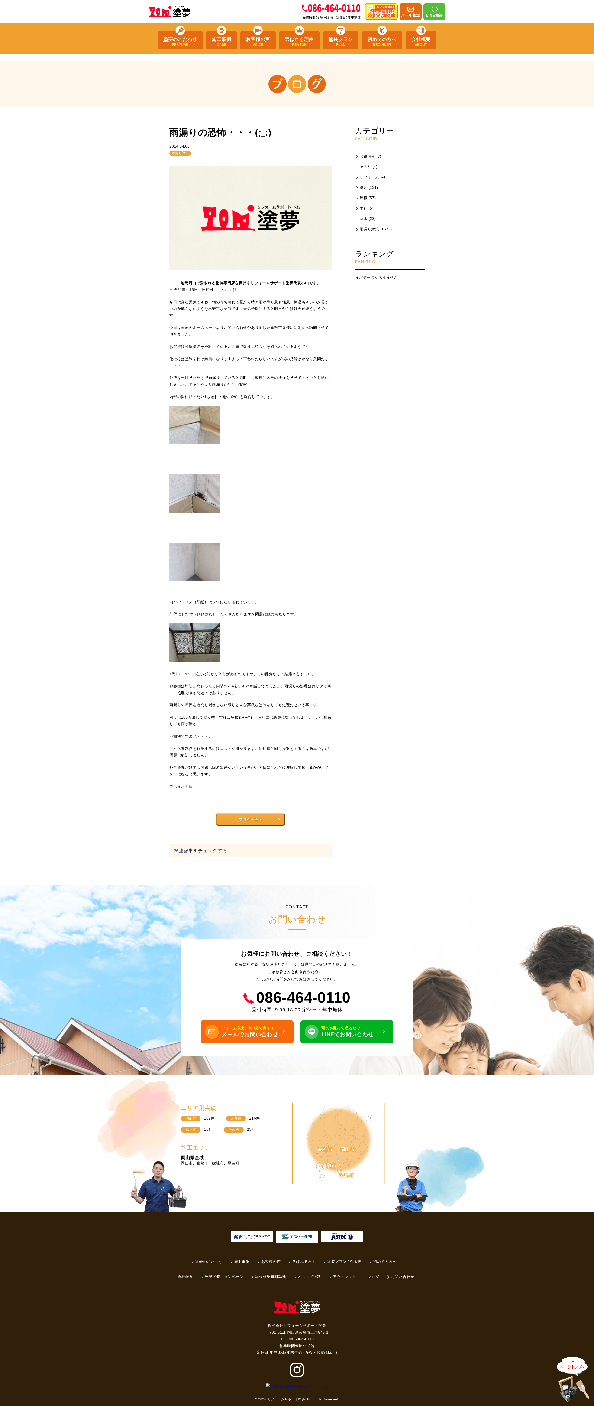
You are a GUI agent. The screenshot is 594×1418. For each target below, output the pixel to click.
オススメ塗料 (309, 1277)
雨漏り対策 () (376, 229)
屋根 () (368, 198)
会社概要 (421, 41)
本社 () (367, 208)
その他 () (368, 167)
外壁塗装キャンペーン (224, 1277)
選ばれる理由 (299, 41)
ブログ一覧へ (250, 819)
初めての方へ (382, 41)
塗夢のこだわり (180, 41)
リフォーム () (372, 177)
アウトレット (344, 1277)
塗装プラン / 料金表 (344, 1262)
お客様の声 (258, 41)
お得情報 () (370, 156)
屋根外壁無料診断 (270, 1277)
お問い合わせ (402, 1277)
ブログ (373, 1277)
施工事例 (221, 41)
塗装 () (369, 188)
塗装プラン (341, 41)
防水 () (368, 219)
